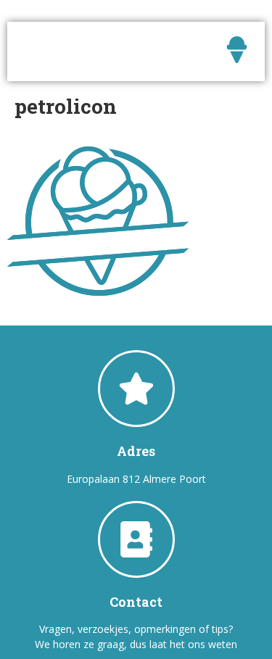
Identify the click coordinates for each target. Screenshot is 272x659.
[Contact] (136, 539)
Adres (136, 451)
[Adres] (136, 388)
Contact (136, 601)
